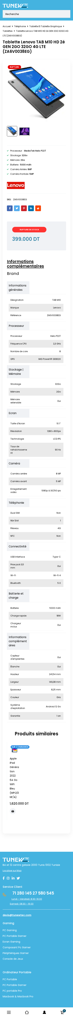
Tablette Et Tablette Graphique (45, 26)
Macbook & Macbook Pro (18, 996)
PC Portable (10, 979)
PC (4, 985)
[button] (13, 811)
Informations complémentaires (25, 264)
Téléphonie (20, 26)
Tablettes (8, 30)
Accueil (7, 26)
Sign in (44, 1012)
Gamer (21, 985)
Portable (11, 985)
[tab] (35, 264)
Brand (13, 273)
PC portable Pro (12, 991)
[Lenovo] (16, 185)
